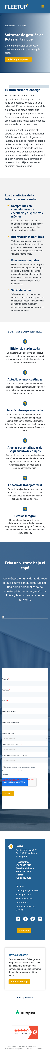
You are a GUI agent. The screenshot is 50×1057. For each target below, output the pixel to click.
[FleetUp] (16, 6)
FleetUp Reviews (25, 997)
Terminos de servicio (34, 1048)
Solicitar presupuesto (18, 59)
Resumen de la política (14, 1048)
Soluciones (10, 25)
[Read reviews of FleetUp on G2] (25, 1032)
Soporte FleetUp (19, 982)
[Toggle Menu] (42, 6)
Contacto (24, 930)
